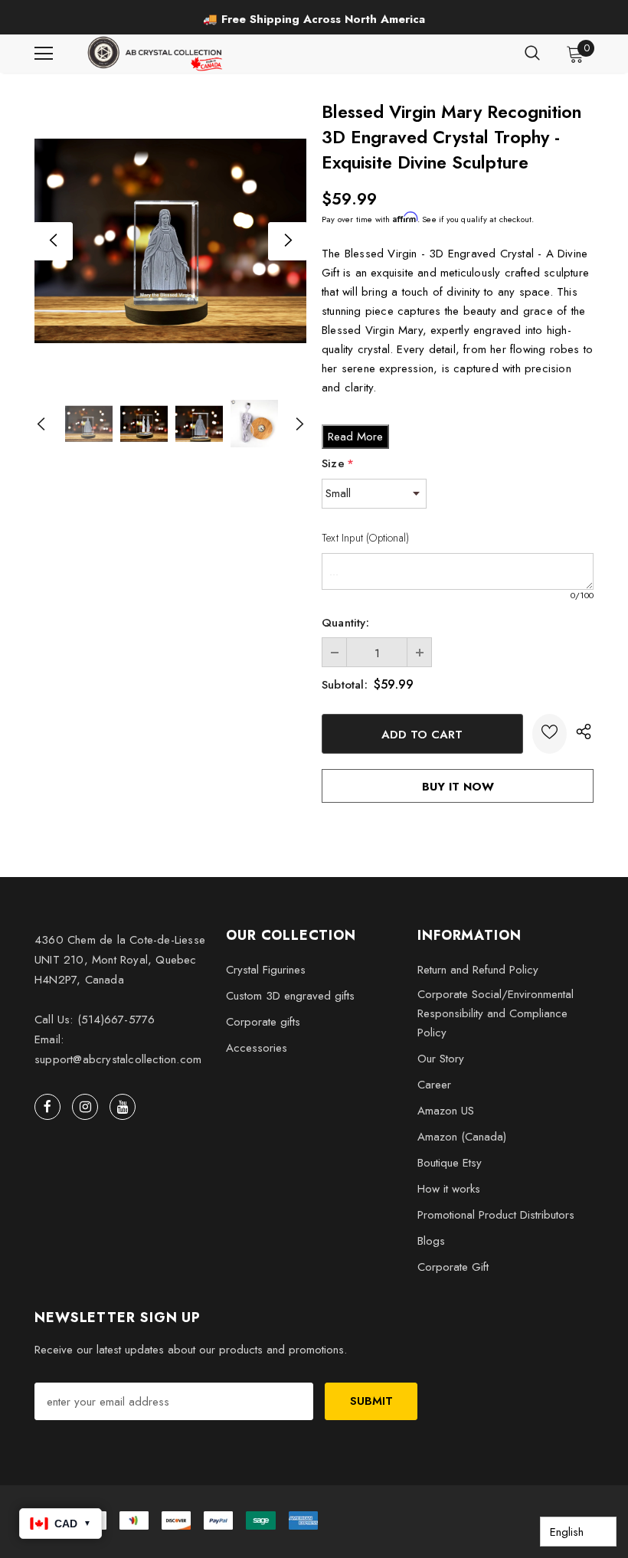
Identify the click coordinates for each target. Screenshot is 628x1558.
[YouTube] (123, 1107)
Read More (355, 436)
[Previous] (53, 241)
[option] (314, 19)
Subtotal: (345, 684)
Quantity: (345, 622)
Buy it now (458, 786)
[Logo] (156, 53)
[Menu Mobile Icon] (43, 53)
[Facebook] (47, 1107)
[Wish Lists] (549, 734)
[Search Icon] (532, 53)
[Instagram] (85, 1107)
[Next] (287, 241)
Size (338, 463)
